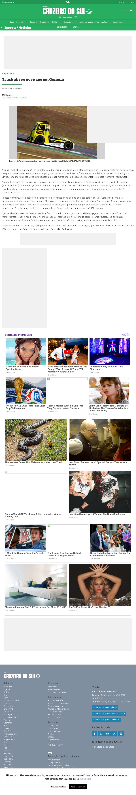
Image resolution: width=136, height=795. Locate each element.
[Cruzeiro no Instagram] (101, 733)
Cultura (55, 22)
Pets (6, 748)
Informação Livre (10, 734)
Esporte (67, 22)
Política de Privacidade (57, 692)
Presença (8, 762)
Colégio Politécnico (55, 762)
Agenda (7, 689)
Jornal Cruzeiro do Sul (68, 11)
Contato (131, 2)
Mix (5, 742)
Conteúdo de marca (84, 22)
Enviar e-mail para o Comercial (106, 720)
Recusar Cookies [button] (58, 787)
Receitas (7, 751)
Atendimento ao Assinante (58, 703)
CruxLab (51, 734)
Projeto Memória (54, 689)
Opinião (43, 22)
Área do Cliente (8, 2)
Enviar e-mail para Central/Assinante (109, 713)
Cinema (7, 703)
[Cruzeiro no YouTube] (107, 733)
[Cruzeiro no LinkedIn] (121, 733)
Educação (8, 714)
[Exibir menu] (131, 11)
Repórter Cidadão (55, 714)
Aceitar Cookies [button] (78, 787)
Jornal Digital (62, 27)
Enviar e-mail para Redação (105, 707)
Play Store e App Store (103, 746)
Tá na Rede (8, 767)
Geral (32, 22)
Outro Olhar (8, 759)
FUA (50, 753)
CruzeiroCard (53, 728)
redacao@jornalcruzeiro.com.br (14, 98)
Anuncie (122, 2)
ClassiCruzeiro (54, 726)
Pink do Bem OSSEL (56, 745)
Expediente (52, 687)
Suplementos (101, 22)
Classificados (117, 22)
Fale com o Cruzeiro (56, 700)
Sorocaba (20, 22)
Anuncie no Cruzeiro (56, 706)
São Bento (8, 764)
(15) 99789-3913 (109, 691)
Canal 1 (7, 698)
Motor (6, 745)
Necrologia (8, 756)
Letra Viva (8, 737)
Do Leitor (7, 712)
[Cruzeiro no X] (114, 733)
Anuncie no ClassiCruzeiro (58, 709)
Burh (50, 742)
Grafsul (51, 737)
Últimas (76, 27)
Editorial (7, 726)
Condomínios (9, 706)
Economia (8, 723)
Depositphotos (54, 740)
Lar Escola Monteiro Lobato (59, 765)
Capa (12, 22)
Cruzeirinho (8, 709)
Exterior (7, 728)
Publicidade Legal (55, 712)
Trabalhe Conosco (55, 717)
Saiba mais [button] (85, 779)
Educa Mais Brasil (11, 717)
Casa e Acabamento (12, 700)
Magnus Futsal (9, 739)
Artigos (7, 692)
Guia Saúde (8, 731)
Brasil (6, 695)
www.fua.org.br (54, 760)
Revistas (7, 753)
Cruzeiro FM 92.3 (54, 731)
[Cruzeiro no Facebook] (94, 733)
